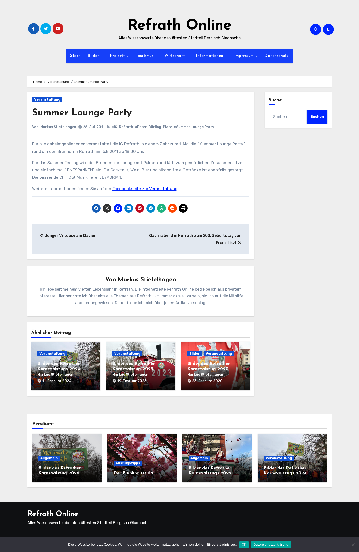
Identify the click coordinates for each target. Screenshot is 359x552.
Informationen (210, 56)
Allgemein (49, 458)
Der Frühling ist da (133, 473)
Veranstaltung (47, 99)
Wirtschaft (175, 56)
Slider (194, 354)
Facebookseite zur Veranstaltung (144, 188)
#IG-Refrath (122, 127)
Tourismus (145, 56)
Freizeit (118, 56)
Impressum (244, 56)
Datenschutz (276, 56)
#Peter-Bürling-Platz (153, 127)
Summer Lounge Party (82, 113)
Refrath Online (180, 26)
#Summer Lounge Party (194, 127)
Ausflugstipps (128, 463)
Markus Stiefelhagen (58, 127)
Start (75, 56)
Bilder (94, 56)
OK (244, 544)
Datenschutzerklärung (270, 544)
